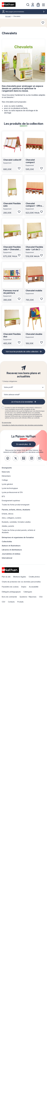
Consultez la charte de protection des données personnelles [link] (22, 425)
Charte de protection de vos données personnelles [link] (21, 582)
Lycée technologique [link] (10, 488)
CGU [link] (41, 597)
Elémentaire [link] (6, 476)
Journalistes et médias (11, 554)
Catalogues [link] (28, 592)
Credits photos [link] (34, 577)
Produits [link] (20, 602)
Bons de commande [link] (9, 597)
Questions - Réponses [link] (28, 597)
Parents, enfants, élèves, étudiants (16, 510)
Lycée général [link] (7, 484)
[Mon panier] (38, 4)
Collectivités (7, 541)
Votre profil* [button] (8, 387)
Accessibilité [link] (33, 587)
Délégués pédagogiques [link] (11, 592)
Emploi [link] (23, 587)
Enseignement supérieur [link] (11, 500)
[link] (7, 458)
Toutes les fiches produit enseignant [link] (15, 505)
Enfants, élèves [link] (7, 514)
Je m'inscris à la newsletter (22, 402)
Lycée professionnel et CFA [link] (12, 492)
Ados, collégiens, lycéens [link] (11, 518)
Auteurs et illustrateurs (11, 546)
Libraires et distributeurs (12, 550)
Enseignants (7, 468)
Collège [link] (5, 480)
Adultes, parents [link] (8, 526)
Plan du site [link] (6, 577)
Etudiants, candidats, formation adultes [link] (16, 522)
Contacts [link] (11, 602)
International (7, 558)
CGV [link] (3, 602)
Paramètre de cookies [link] (10, 587)
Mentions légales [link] (19, 577)
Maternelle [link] (6, 472)
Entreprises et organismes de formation (18, 537)
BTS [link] (3, 496)
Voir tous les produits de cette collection (22, 351)
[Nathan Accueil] (9, 4)
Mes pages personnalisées (15, 12)
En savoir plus (6, 422)
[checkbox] (3, 408)
